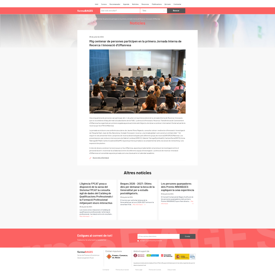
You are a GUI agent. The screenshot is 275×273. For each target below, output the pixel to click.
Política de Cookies (155, 270)
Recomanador (115, 4)
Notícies (135, 4)
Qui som (168, 4)
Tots (144, 11)
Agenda (126, 4)
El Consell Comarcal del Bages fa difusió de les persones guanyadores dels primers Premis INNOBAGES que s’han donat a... (177, 193)
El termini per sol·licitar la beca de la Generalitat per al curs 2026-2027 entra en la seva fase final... (137, 194)
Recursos (145, 4)
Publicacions (157, 4)
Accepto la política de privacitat (151, 240)
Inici (96, 4)
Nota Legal (138, 270)
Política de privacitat (122, 270)
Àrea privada (172, 270)
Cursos (104, 4)
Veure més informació (101, 158)
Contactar (177, 4)
